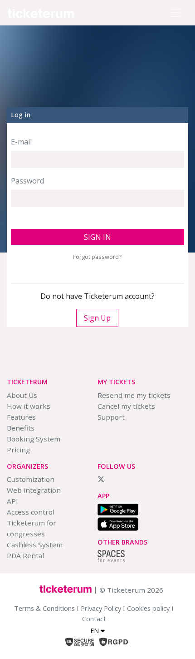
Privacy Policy (101, 608)
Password (27, 181)
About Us (22, 395)
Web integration (34, 490)
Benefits (20, 427)
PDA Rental (25, 555)
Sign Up (97, 318)
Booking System (33, 438)
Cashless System (35, 544)
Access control (30, 511)
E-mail (21, 142)
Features (21, 416)
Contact (94, 618)
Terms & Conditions (44, 608)
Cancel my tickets (126, 406)
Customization (30, 479)
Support (111, 416)
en (95, 630)
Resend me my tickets (134, 395)
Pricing (18, 449)
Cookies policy (148, 608)
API (12, 500)
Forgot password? (97, 257)
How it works (28, 406)
